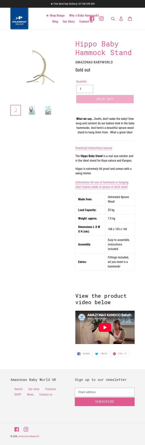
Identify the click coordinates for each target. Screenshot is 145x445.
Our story (33, 389)
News (30, 394)
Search (18, 389)
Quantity (81, 81)
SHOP (17, 394)
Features (50, 389)
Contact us (45, 394)
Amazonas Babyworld (29, 436)
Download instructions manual (93, 148)
